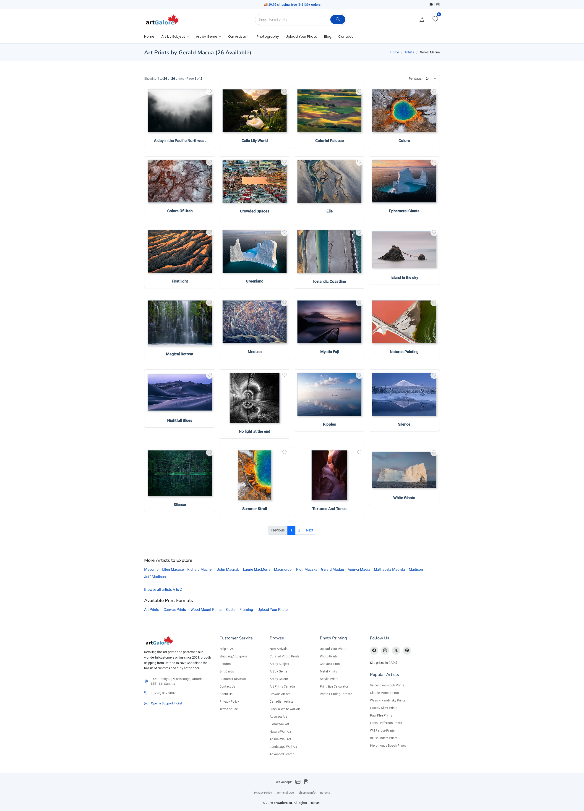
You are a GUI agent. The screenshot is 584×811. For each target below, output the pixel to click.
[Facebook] (374, 650)
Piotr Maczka (306, 569)
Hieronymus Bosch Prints (388, 745)
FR (438, 4)
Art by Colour (279, 679)
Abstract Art (278, 716)
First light (180, 281)
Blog (327, 36)
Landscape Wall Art (283, 746)
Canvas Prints (175, 609)
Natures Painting (404, 351)
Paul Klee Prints (381, 715)
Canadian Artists (281, 701)
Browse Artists (280, 694)
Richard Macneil (200, 569)
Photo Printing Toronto (336, 694)
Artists (409, 52)
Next (309, 530)
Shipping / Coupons (233, 656)
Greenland (254, 281)
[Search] (337, 19)
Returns (225, 664)
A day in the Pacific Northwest (180, 140)
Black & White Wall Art (285, 709)
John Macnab (228, 569)
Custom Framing (239, 609)
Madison (416, 569)
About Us (225, 694)
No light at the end (254, 431)
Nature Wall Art (280, 731)
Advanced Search (282, 754)
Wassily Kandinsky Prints (387, 700)
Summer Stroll (254, 508)
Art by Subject (279, 664)
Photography (268, 36)
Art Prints (151, 609)
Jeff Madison (155, 577)
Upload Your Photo (301, 36)
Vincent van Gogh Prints (387, 685)
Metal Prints (328, 671)
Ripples (329, 424)
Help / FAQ (227, 649)
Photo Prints (329, 656)
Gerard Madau (332, 569)
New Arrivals (278, 649)
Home (149, 36)
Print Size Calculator (334, 686)
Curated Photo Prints (285, 656)
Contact (345, 36)
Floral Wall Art (279, 724)
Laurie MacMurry (256, 569)
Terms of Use (228, 709)
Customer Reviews (232, 679)
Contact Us (227, 686)
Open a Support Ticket (166, 703)
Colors (404, 140)
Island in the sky (404, 277)
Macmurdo (283, 569)
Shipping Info (306, 792)
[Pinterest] (407, 650)
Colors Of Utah (180, 211)
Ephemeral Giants (404, 211)
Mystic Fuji (329, 351)
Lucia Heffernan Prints (386, 723)
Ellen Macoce (173, 569)
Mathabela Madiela (389, 569)
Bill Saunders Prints (383, 738)
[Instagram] (385, 650)
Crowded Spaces (254, 211)
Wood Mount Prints (206, 609)
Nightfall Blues (179, 420)
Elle (329, 211)
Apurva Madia (359, 569)
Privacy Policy (229, 701)
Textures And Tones (329, 508)
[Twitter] (396, 650)
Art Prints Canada (282, 686)
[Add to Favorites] (209, 91)
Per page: (415, 78)
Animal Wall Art (280, 739)
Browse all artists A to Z (163, 589)
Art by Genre (278, 671)
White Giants (404, 497)
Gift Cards (226, 671)
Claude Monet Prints (384, 693)
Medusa (255, 351)
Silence (404, 424)
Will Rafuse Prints (382, 730)
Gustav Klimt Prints (383, 708)
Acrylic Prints (329, 679)
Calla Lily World (255, 140)
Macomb (151, 569)
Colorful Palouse (329, 140)
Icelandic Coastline (329, 281)
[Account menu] (422, 19)
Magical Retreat (179, 354)
